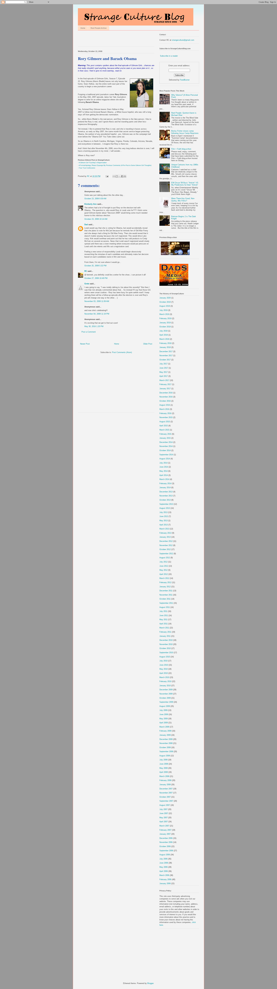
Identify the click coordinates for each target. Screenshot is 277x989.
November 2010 (166, 644)
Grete (86, 284)
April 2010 (163, 673)
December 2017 (166, 351)
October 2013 (165, 500)
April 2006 (163, 871)
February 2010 (165, 681)
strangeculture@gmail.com (183, 40)
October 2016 (165, 401)
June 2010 (163, 665)
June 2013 (163, 516)
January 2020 (165, 298)
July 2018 (163, 331)
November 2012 (166, 545)
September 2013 (166, 504)
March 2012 (164, 578)
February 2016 (165, 413)
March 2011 (164, 628)
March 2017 (164, 380)
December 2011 (165, 591)
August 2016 (164, 405)
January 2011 (165, 636)
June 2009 (163, 714)
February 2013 (165, 533)
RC (85, 271)
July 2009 (163, 710)
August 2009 (164, 706)
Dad (86, 224)
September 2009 (166, 702)
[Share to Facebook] (122, 176)
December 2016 (166, 393)
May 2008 (163, 768)
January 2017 (165, 388)
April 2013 (163, 525)
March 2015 (164, 430)
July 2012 (163, 562)
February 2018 (165, 343)
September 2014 (166, 455)
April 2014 (163, 475)
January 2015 (165, 438)
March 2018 (164, 339)
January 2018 (165, 347)
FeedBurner (185, 80)
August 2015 (164, 421)
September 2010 (166, 652)
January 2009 (165, 735)
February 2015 (165, 434)
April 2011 (163, 624)
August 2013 (164, 508)
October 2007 (165, 797)
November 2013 (166, 496)
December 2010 (166, 640)
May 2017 (163, 372)
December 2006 (166, 838)
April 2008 (163, 772)
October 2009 (165, 698)
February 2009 (165, 731)
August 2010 (164, 657)
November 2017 (166, 355)
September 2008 (166, 751)
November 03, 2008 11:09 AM (96, 301)
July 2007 (163, 809)
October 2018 (165, 327)
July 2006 (163, 859)
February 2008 (165, 780)
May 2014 (163, 471)
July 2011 (163, 611)
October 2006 (165, 846)
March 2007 (164, 826)
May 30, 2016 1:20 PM (93, 326)
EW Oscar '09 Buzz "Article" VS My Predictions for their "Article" (184, 184)
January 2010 (165, 685)
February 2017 (165, 384)
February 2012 (165, 582)
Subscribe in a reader (169, 56)
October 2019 (165, 302)
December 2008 (166, 739)
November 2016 (166, 397)
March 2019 (164, 314)
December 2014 (166, 442)
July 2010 (163, 661)
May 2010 (163, 669)
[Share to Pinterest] (124, 176)
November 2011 (165, 595)
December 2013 (166, 492)
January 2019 (165, 323)
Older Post (147, 344)
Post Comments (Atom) (122, 352)
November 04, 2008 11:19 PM (96, 314)
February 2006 (165, 879)
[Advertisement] (111, 39)
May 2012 (163, 570)
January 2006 (165, 883)
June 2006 (163, 863)
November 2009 (166, 694)
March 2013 (164, 529)
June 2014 (163, 467)
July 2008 (163, 760)
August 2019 (164, 306)
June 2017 (163, 368)
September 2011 (166, 603)
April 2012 (163, 574)
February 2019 (165, 318)
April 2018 (163, 335)
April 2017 (163, 376)
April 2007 (163, 822)
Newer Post (85, 344)
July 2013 (163, 512)
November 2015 (166, 417)
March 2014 (164, 479)
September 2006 (166, 851)
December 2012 (166, 541)
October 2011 (165, 599)
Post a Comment (89, 332)
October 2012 (165, 549)
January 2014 (165, 487)
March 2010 (164, 677)
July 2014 (163, 463)
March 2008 (164, 776)
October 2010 (165, 648)
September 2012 (166, 553)
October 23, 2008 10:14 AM (95, 219)
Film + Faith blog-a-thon (181, 149)
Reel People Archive (99, 28)
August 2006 (164, 855)
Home (83, 28)
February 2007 (165, 830)
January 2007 (165, 834)
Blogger (150, 983)
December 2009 (166, 690)
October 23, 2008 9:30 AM (95, 198)
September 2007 (166, 801)
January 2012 (165, 587)
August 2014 (164, 459)
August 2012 (164, 558)
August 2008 (164, 756)
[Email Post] (107, 176)
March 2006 (164, 875)
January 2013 (165, 537)
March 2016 (164, 409)
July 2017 (163, 364)
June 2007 (163, 813)
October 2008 (165, 747)
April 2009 (163, 723)
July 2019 (163, 310)
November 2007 (166, 793)
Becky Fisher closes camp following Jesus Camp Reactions (185, 132)
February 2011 (165, 632)
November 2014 (166, 446)
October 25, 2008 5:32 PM (95, 266)
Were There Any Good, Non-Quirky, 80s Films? (183, 199)
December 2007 (166, 789)
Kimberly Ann (90, 204)
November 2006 (166, 842)
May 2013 (163, 520)
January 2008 (165, 784)
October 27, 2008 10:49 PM (95, 278)
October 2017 (165, 360)
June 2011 (163, 615)
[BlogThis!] (116, 176)
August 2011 (164, 607)
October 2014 (165, 450)
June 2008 (163, 764)
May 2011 (163, 619)
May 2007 (163, 817)
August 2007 (164, 805)
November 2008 (166, 743)
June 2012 (163, 566)
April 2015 (163, 426)
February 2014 (165, 483)
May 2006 (163, 867)
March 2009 (164, 727)
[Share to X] (119, 176)
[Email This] (114, 176)
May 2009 (163, 719)
